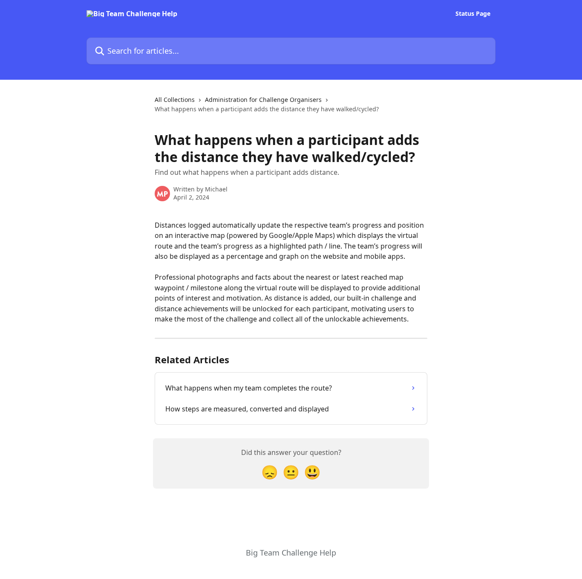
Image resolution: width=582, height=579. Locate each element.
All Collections (175, 100)
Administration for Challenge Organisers (263, 100)
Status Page (472, 14)
